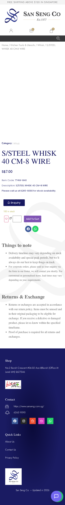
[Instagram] (24, 421)
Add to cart (32, 219)
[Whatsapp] (50, 421)
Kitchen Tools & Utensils (23, 45)
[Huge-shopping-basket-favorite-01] (32, 421)
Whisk (40, 45)
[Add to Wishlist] (6, 219)
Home (5, 45)
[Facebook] (15, 421)
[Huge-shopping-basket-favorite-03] (41, 421)
